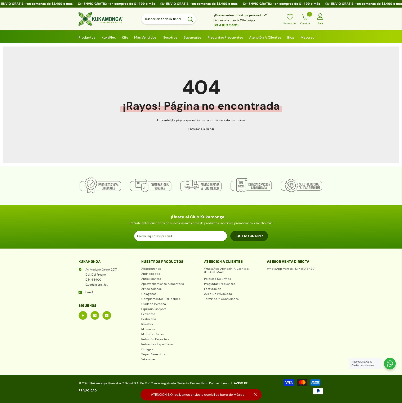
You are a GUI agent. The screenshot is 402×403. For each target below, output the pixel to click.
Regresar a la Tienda (201, 129)
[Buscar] (168, 19)
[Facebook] (83, 315)
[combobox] (163, 19)
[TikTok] (106, 315)
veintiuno (222, 383)
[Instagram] (94, 315)
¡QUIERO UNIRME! (249, 236)
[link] (100, 186)
